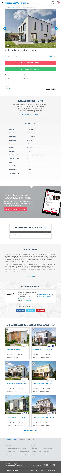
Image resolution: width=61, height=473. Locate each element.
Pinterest (41, 310)
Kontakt (46, 454)
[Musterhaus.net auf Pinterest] (51, 465)
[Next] (56, 28)
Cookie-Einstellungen (51, 470)
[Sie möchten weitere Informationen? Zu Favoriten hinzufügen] (30, 28)
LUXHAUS (15, 439)
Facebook (21, 310)
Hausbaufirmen (11, 451)
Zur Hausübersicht (10, 7)
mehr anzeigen (31, 276)
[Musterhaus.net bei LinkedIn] (48, 465)
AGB (37, 470)
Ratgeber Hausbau (24, 451)
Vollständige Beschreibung (31, 114)
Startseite (8, 439)
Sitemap (46, 451)
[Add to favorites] (7, 329)
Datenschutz (42, 470)
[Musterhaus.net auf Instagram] (44, 465)
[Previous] (4, 28)
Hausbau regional (23, 454)
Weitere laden (31, 430)
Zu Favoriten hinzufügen (31, 63)
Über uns (34, 448)
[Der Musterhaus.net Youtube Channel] (54, 465)
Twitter (31, 310)
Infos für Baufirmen (49, 448)
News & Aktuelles (36, 451)
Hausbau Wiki (23, 448)
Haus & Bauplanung (12, 448)
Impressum (32, 470)
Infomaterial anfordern (31, 69)
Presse (33, 454)
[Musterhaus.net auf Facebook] (41, 465)
